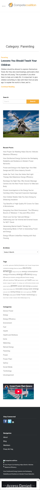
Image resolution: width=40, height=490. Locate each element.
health (29, 280)
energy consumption (30, 271)
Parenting (6, 351)
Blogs (20, 27)
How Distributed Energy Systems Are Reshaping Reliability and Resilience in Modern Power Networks (20, 161)
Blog (5, 441)
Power (5, 355)
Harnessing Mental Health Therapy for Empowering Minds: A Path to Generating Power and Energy (20, 229)
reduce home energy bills (9, 289)
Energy (5, 315)
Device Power (8, 311)
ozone (37, 283)
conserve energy (8, 268)
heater (33, 280)
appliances (11, 265)
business (22, 265)
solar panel (12, 295)
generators (21, 280)
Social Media (7, 367)
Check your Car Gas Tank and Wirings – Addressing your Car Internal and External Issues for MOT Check (20, 219)
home (5, 339)
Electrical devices (18, 268)
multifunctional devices (30, 283)
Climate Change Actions (33, 265)
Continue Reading (8, 87)
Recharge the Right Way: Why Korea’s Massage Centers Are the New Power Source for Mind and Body (20, 183)
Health (5, 331)
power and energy (24, 286)
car (26, 265)
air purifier (5, 265)
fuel (15, 280)
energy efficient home (22, 277)
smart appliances (27, 292)
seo (22, 292)
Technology (7, 371)
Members (6, 445)
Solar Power (21, 295)
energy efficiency (24, 274)
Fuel (4, 327)
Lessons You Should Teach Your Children (19, 62)
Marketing (6, 343)
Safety (5, 363)
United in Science (13, 297)
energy (7, 271)
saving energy (15, 292)
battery (16, 265)
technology (30, 295)
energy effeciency (9, 274)
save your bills (6, 292)
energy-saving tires (16, 271)
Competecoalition (11, 460)
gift (26, 280)
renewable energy (21, 289)
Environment (7, 323)
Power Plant (7, 359)
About (5, 437)
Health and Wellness (10, 335)
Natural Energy (8, 347)
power (14, 285)
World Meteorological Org (24, 297)
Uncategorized (8, 375)
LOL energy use (20, 283)
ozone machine (6, 286)
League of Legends (11, 283)
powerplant (34, 286)
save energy (33, 289)
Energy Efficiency (9, 319)
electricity (26, 268)
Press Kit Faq (8, 449)
